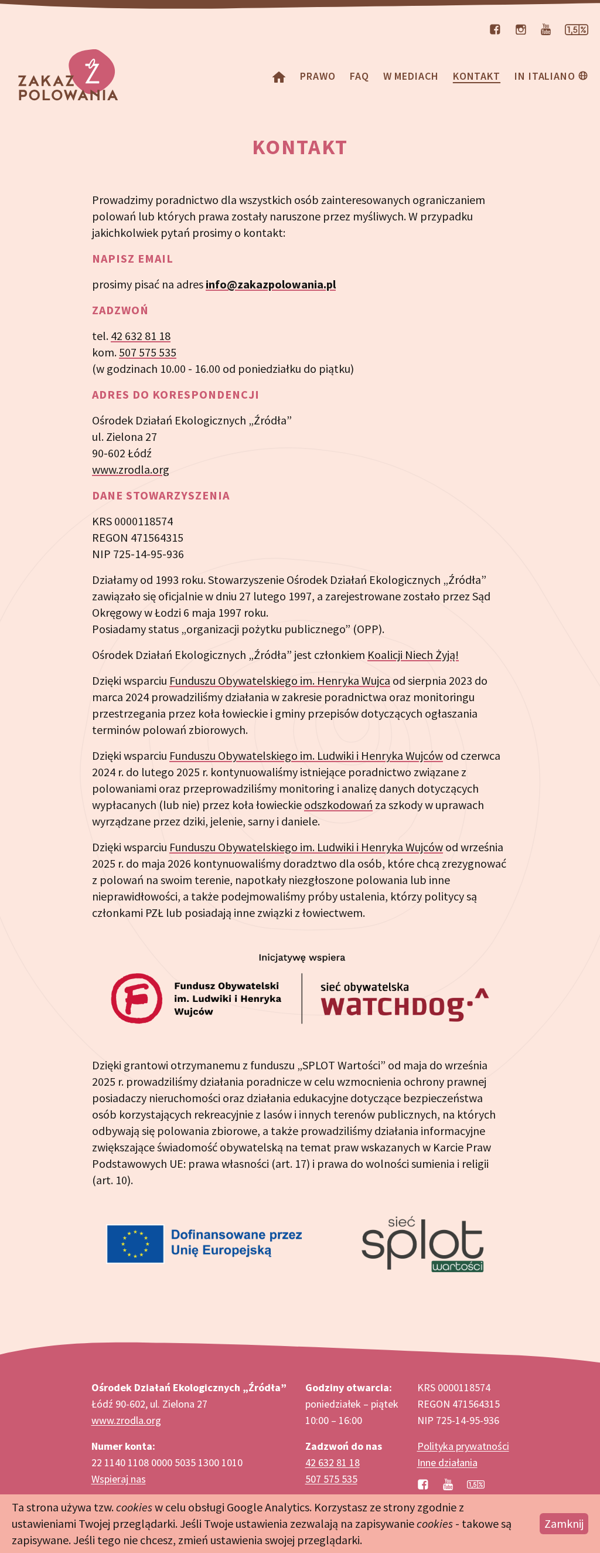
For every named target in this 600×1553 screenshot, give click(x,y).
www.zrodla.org (130, 469)
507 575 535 (147, 352)
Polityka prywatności (463, 1446)
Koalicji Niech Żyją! (413, 654)
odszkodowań (338, 804)
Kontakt (476, 76)
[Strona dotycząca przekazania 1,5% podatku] (576, 28)
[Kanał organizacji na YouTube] (546, 28)
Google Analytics (268, 1507)
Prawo (318, 76)
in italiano (544, 76)
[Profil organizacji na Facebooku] (495, 28)
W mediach (411, 76)
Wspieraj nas (118, 1479)
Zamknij (564, 1523)
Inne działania (447, 1462)
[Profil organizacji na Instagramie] (521, 28)
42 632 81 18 (141, 335)
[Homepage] (279, 76)
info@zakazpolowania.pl (271, 284)
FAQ (359, 76)
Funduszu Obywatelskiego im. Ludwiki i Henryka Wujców (306, 755)
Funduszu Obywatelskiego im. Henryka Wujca (279, 680)
